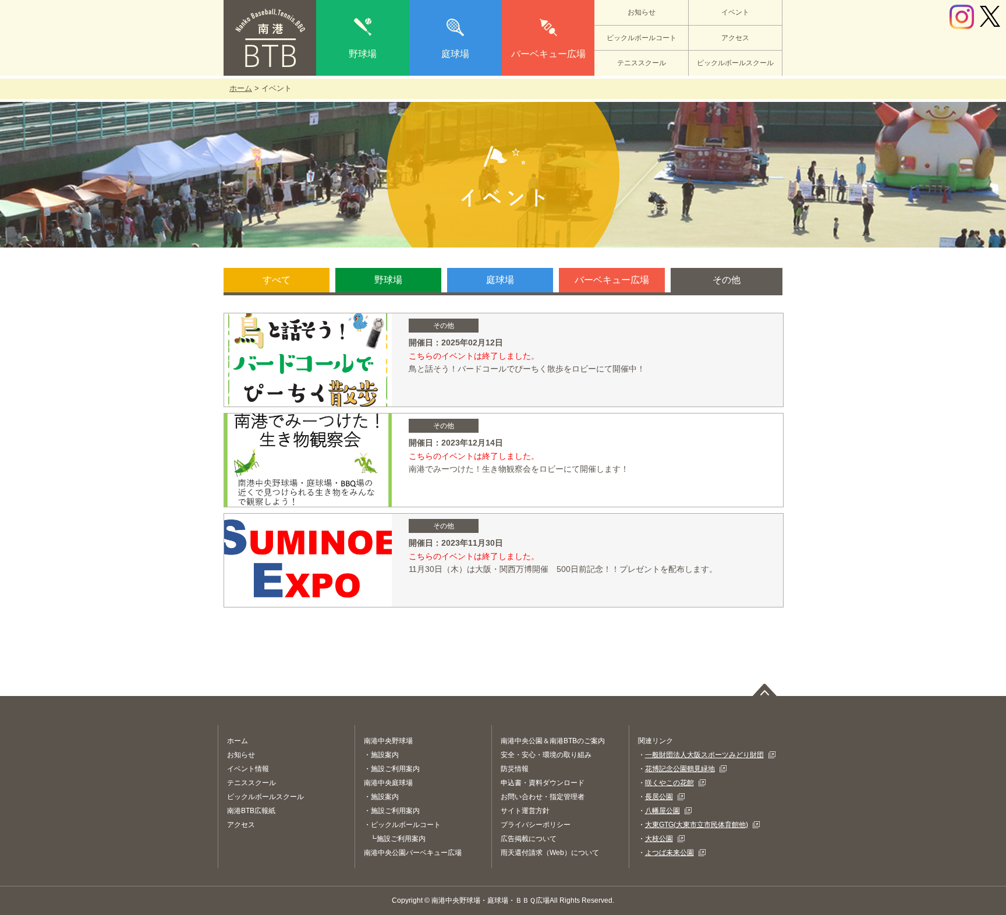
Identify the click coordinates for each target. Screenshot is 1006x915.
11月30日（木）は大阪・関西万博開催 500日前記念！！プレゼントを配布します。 (567, 569)
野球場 (363, 54)
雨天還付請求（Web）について (550, 853)
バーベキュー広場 (548, 54)
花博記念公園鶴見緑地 (680, 769)
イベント (735, 12)
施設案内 (385, 755)
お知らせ (642, 12)
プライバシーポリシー (536, 825)
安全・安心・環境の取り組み (546, 755)
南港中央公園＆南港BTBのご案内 (553, 741)
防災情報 (515, 769)
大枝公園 (659, 839)
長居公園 (659, 797)
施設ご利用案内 (395, 769)
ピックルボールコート (641, 38)
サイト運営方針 (525, 811)
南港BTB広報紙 (251, 811)
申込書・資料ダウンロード (543, 783)
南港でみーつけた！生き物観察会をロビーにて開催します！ (519, 469)
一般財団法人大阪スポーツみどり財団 (704, 755)
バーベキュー (612, 280)
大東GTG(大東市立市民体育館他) (696, 825)
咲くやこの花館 (669, 783)
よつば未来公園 (669, 853)
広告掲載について (529, 839)
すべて (277, 280)
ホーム (240, 88)
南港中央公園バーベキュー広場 (413, 853)
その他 (727, 280)
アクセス (735, 38)
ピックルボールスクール (735, 63)
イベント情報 (248, 769)
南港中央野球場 (388, 741)
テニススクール (641, 63)
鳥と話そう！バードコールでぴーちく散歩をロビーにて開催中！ (527, 368)
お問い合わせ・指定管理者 (543, 797)
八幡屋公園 (662, 811)
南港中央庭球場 (388, 783)
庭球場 (455, 54)
